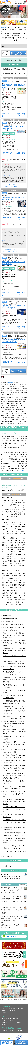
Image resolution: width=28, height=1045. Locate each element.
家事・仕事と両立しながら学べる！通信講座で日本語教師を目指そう (14, 847)
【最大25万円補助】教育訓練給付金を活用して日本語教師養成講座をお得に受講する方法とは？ (14, 724)
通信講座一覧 (7, 615)
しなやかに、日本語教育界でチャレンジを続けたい (14, 816)
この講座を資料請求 (20, 115)
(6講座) (14, 64)
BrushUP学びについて (18, 1018)
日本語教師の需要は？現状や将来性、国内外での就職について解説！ (14, 702)
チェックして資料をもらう (11, 78)
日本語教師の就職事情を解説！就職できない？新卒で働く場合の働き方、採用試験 (14, 731)
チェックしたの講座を (21, 1042)
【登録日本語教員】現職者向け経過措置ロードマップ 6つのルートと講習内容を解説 (14, 841)
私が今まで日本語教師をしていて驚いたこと (14, 657)
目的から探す (5, 1010)
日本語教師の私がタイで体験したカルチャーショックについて (14, 673)
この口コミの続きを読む (9, 184)
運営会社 (4, 1024)
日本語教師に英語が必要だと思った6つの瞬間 (14, 738)
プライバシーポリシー (8, 1020)
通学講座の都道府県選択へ (11, 618)
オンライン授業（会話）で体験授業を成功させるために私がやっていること (14, 787)
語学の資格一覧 (7, 856)
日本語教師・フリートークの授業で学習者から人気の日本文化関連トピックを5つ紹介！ (14, 680)
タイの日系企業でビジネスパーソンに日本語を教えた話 (14, 697)
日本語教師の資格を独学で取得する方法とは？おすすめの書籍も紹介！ (14, 717)
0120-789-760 (10, 936)
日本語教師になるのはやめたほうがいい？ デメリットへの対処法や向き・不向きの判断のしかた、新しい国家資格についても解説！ (14, 710)
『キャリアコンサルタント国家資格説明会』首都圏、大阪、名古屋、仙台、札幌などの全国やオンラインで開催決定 (13, 901)
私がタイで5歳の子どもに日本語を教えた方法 (14, 691)
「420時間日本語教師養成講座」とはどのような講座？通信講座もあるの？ (14, 834)
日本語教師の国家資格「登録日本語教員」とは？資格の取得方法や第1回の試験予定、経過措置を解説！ (14, 776)
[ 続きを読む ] (24, 470)
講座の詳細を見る (7, 115)
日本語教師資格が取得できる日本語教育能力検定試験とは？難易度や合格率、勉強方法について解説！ (14, 768)
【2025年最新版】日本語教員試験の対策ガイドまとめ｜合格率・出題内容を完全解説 (14, 802)
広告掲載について (7, 1022)
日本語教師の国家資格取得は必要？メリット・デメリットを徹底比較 (14, 756)
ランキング (15, 1010)
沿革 (11, 1030)
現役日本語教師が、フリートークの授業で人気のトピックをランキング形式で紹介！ (14, 643)
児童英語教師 (7, 866)
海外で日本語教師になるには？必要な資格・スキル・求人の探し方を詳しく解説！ (14, 794)
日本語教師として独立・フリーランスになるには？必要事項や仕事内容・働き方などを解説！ (14, 744)
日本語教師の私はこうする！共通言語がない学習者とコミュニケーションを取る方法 (14, 651)
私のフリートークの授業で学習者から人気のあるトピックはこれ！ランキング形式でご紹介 (14, 635)
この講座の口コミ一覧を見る (10, 186)
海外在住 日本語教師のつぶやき (13, 624)
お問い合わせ (5, 1018)
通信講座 (3, 27)
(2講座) (14, 69)
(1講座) (14, 73)
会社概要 (17, 1022)
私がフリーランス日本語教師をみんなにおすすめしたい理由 (14, 751)
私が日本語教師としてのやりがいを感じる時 (14, 852)
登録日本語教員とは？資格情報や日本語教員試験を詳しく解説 (14, 828)
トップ (4, 1008)
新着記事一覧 (23, 884)
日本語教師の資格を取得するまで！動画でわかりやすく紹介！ (14, 761)
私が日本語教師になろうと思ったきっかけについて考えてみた (14, 629)
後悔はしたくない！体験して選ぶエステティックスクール (11, 926)
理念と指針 (5, 1030)
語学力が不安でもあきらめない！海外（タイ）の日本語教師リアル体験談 (14, 662)
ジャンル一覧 (12, 1008)
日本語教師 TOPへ (8, 621)
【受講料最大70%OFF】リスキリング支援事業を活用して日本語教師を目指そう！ (14, 809)
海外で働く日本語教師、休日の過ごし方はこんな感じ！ (14, 668)
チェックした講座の (17, 53)
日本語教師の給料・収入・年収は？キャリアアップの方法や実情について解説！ (14, 822)
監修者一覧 (5, 1012)
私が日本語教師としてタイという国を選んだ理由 (14, 686)
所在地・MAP (19, 1030)
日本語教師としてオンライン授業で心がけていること (14, 782)
